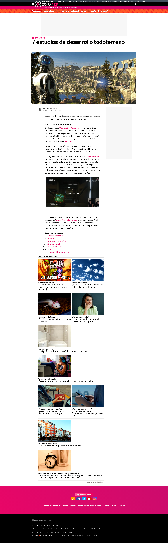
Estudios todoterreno (56, 236)
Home (61, 4)
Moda (46, 535)
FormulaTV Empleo (57, 529)
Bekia (42, 535)
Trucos (116, 4)
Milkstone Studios (54, 244)
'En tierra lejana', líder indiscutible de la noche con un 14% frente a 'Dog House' (70, 11)
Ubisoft (50, 249)
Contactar (122, 505)
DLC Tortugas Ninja (73, 1)
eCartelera (67, 529)
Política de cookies (83, 505)
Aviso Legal (56, 505)
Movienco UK (88, 529)
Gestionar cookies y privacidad (99, 505)
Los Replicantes (45, 525)
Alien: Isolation (92, 156)
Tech (47, 532)
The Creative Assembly (69, 128)
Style (51, 532)
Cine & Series (90, 4)
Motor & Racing (61, 532)
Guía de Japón (98, 529)
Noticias (68, 4)
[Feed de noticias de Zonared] (73, 498)
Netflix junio (84, 1)
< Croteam (49, 252)
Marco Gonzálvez (51, 108)
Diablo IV (126, 1)
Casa (91, 535)
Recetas (73, 535)
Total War (68, 142)
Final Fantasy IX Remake (138, 1)
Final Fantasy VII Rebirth (58, 1)
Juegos (100, 4)
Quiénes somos (47, 505)
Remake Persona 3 (94, 1)
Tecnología (78, 4)
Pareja (63, 535)
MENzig (42, 532)
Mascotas (80, 535)
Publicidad (114, 505)
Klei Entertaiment (54, 247)
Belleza (51, 535)
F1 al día (70, 532)
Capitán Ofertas (56, 525)
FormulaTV (46, 529)
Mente (95, 535)
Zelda (120, 1)
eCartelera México (77, 529)
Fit (55, 532)
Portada (44, 7)
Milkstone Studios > (63, 252)
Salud (67, 535)
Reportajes (51, 7)
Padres (57, 535)
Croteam (50, 238)
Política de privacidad (69, 505)
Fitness (86, 535)
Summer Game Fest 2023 (109, 1)
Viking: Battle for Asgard (66, 220)
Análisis (108, 4)
